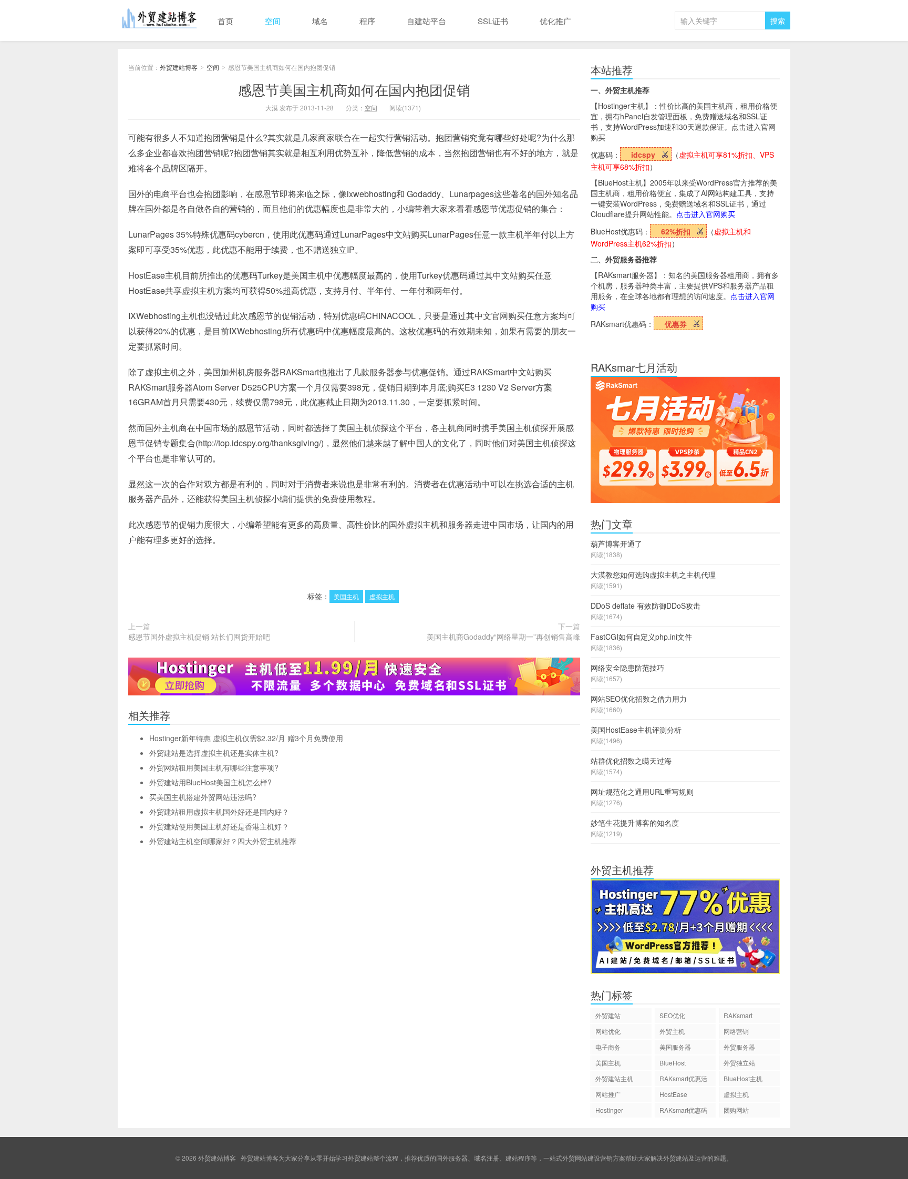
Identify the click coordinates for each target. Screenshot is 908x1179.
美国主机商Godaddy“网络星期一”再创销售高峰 (503, 636)
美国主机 (346, 596)
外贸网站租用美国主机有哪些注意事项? (213, 767)
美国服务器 (675, 1046)
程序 (367, 20)
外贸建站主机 (614, 1078)
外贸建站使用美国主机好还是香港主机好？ (219, 826)
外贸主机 (672, 1031)
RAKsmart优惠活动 (683, 1080)
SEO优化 (672, 1015)
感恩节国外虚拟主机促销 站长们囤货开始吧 (199, 636)
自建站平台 (426, 20)
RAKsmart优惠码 (683, 1109)
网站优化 (608, 1031)
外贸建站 (608, 1015)
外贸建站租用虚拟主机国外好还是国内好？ (219, 811)
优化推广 (555, 20)
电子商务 (608, 1046)
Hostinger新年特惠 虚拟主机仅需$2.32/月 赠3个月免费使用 (246, 738)
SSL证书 (493, 20)
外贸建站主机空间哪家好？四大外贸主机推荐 (222, 841)
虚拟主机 (382, 596)
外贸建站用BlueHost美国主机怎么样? (210, 782)
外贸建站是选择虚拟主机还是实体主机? (213, 752)
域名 (320, 20)
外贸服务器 (739, 1046)
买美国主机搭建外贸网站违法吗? (202, 797)
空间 (273, 20)
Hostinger (609, 1109)
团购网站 (736, 1109)
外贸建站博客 (160, 20)
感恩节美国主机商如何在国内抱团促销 (354, 89)
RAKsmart (738, 1015)
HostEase (673, 1094)
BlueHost (672, 1062)
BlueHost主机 (743, 1078)
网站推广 (608, 1094)
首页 (225, 20)
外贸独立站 (739, 1062)
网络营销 (736, 1031)
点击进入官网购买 (705, 214)
